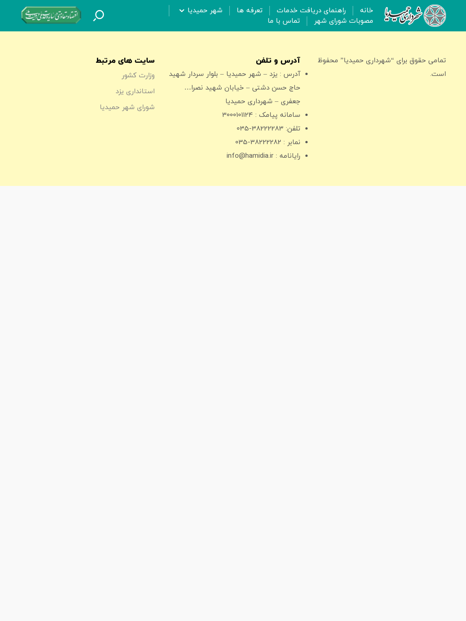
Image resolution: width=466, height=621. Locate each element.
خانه (366, 10)
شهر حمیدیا (205, 10)
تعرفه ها (250, 10)
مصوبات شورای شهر (343, 21)
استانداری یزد (135, 91)
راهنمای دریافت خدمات (311, 10)
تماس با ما (284, 21)
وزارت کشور (138, 75)
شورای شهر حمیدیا (127, 107)
